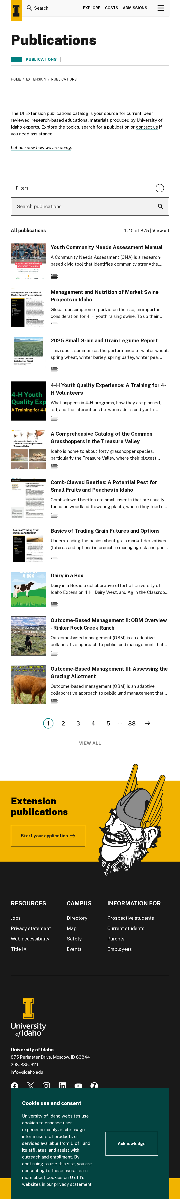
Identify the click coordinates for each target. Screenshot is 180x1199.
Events (74, 949)
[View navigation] (161, 8)
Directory (77, 918)
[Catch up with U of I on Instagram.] (46, 1086)
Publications (41, 59)
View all (160, 230)
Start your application (44, 835)
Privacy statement (31, 928)
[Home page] (16, 10)
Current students (125, 928)
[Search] (29, 8)
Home (16, 79)
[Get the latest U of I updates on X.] (30, 1086)
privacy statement (73, 1184)
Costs (111, 8)
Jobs (16, 918)
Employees (119, 949)
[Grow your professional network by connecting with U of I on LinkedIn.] (62, 1086)
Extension (36, 79)
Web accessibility (30, 939)
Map (72, 928)
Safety (74, 939)
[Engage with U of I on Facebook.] (14, 1086)
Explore (91, 8)
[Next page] (147, 723)
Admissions (135, 8)
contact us (147, 127)
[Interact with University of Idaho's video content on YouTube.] (78, 1086)
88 (132, 723)
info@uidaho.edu (27, 1072)
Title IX (19, 949)
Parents (115, 939)
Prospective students (130, 918)
